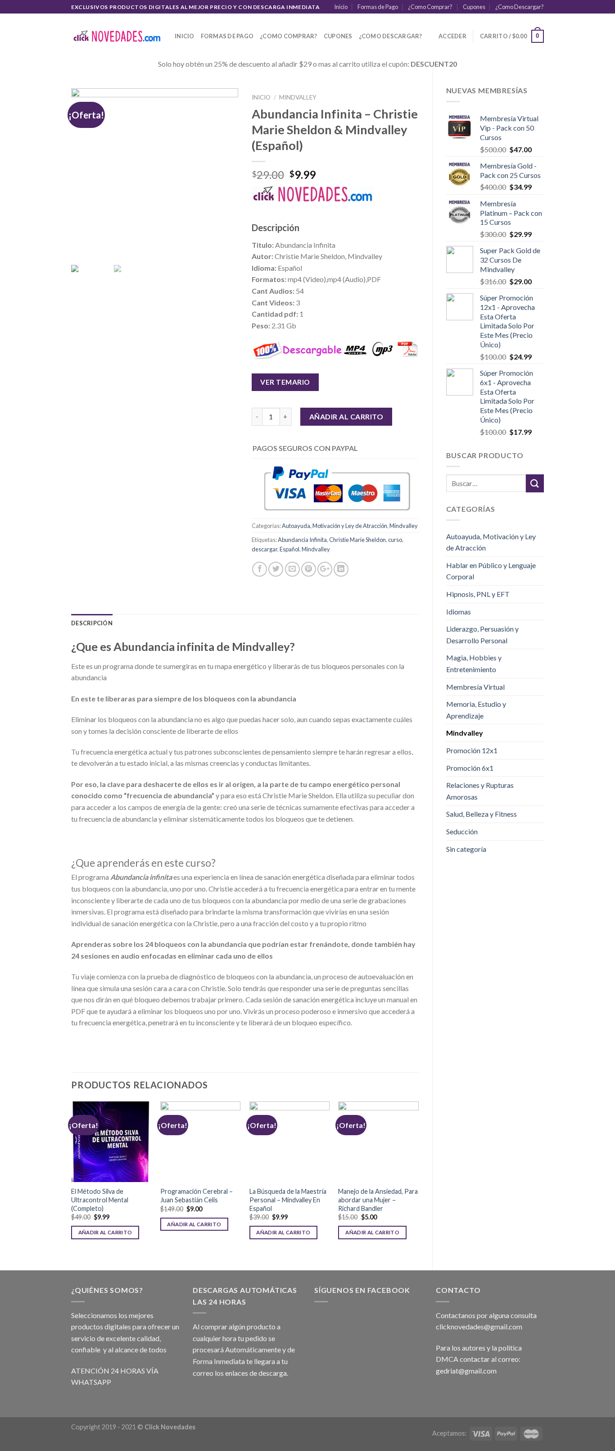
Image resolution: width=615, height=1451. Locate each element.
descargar (264, 549)
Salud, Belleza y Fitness (481, 814)
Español (289, 549)
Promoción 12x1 (471, 750)
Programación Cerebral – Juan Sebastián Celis (196, 1195)
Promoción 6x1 (469, 768)
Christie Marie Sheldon (357, 539)
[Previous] (71, 1178)
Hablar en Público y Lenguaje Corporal (491, 571)
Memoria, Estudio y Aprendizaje (476, 710)
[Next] (418, 1178)
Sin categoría (466, 849)
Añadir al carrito (346, 416)
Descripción (92, 623)
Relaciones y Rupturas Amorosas (480, 791)
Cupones (474, 6)
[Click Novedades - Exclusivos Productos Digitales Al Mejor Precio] (116, 36)
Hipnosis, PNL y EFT (478, 594)
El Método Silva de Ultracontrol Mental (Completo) (99, 1199)
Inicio (341, 6)
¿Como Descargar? (519, 6)
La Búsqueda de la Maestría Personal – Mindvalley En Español (287, 1199)
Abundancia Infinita (302, 539)
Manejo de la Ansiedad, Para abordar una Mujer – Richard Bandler (378, 1199)
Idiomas (458, 611)
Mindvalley (464, 732)
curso (395, 539)
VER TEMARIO (285, 382)
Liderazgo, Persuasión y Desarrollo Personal (482, 634)
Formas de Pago (377, 6)
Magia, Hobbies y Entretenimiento (474, 663)
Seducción (462, 831)
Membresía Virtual (475, 686)
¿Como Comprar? (430, 6)
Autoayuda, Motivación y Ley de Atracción (491, 542)
